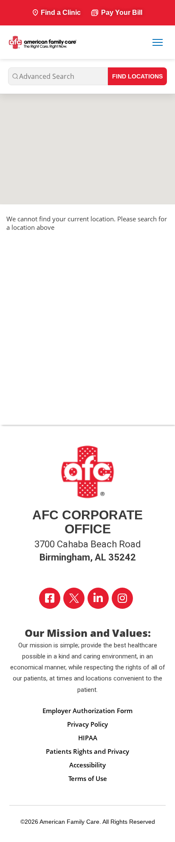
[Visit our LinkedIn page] (98, 598)
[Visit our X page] (74, 598)
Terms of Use (87, 778)
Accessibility (87, 765)
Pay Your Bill (121, 12)
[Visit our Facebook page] (49, 598)
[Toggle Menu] (158, 42)
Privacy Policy (87, 724)
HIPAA (87, 737)
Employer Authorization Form (87, 710)
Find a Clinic (61, 12)
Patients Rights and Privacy (87, 751)
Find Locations (137, 76)
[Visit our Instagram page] (122, 598)
